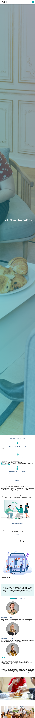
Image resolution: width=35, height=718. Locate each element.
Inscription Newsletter (6, 464)
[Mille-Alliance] (5, 2)
